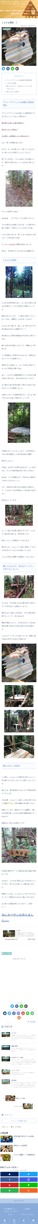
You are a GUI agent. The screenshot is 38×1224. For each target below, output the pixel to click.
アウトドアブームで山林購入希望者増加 (19, 80)
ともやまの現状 (11, 83)
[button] (34, 585)
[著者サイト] (5, 1013)
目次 (16, 76)
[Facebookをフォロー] (14, 1013)
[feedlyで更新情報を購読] (32, 1013)
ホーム (10, 1214)
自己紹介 (28, 1209)
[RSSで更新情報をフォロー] (19, 1017)
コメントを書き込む (19, 1121)
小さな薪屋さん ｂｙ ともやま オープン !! (10, 1210)
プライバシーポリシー (27, 1216)
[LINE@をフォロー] (27, 1013)
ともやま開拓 (7, 953)
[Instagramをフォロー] (18, 1013)
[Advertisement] (19, 979)
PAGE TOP (19, 1201)
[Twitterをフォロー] (9, 1013)
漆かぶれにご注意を (12, 91)
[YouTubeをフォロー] (23, 1013)
